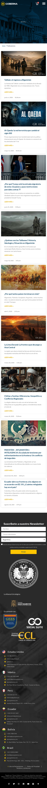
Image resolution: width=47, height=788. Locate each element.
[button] (43, 3)
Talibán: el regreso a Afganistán (17, 80)
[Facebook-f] (9, 784)
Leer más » (8, 92)
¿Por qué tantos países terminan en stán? (21, 294)
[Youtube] (28, 784)
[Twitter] (14, 784)
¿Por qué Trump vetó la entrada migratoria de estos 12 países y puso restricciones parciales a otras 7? (22, 187)
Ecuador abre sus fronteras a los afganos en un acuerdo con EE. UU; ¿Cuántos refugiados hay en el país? (23, 484)
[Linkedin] (23, 784)
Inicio (3, 46)
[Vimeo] (33, 784)
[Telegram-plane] (38, 784)
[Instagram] (19, 784)
